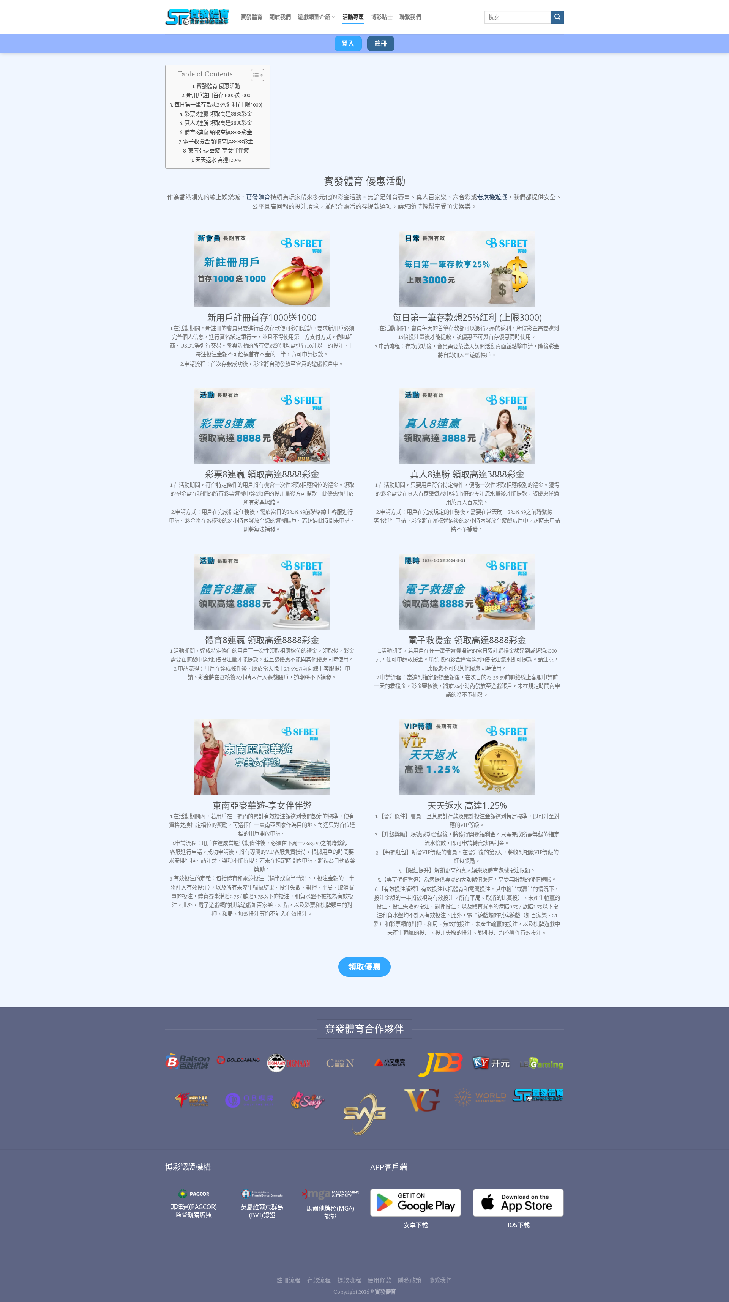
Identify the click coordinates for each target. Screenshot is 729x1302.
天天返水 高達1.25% (218, 160)
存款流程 (319, 1280)
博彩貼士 (382, 17)
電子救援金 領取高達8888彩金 (218, 141)
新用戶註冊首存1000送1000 (218, 95)
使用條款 (379, 1280)
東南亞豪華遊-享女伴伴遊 (218, 150)
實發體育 (251, 17)
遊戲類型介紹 (314, 17)
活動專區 (353, 17)
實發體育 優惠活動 (218, 86)
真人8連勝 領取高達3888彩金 (218, 123)
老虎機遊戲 (492, 197)
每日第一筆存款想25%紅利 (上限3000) (218, 104)
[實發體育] (197, 17)
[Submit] (557, 17)
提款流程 (349, 1280)
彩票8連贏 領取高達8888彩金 (218, 113)
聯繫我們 (410, 17)
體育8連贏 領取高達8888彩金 (218, 132)
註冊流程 (289, 1280)
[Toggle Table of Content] (253, 75)
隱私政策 (410, 1280)
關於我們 (280, 17)
